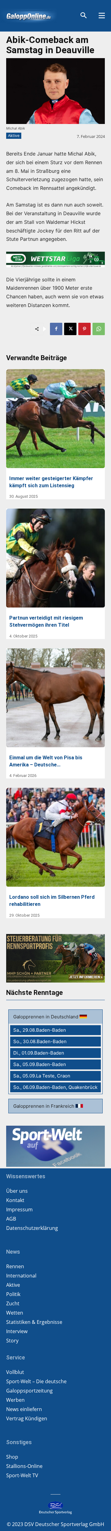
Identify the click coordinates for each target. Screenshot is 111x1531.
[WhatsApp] (98, 329)
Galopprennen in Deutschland (46, 1017)
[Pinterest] (84, 329)
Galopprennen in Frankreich (44, 1106)
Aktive (13, 135)
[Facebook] (56, 329)
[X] (70, 329)
